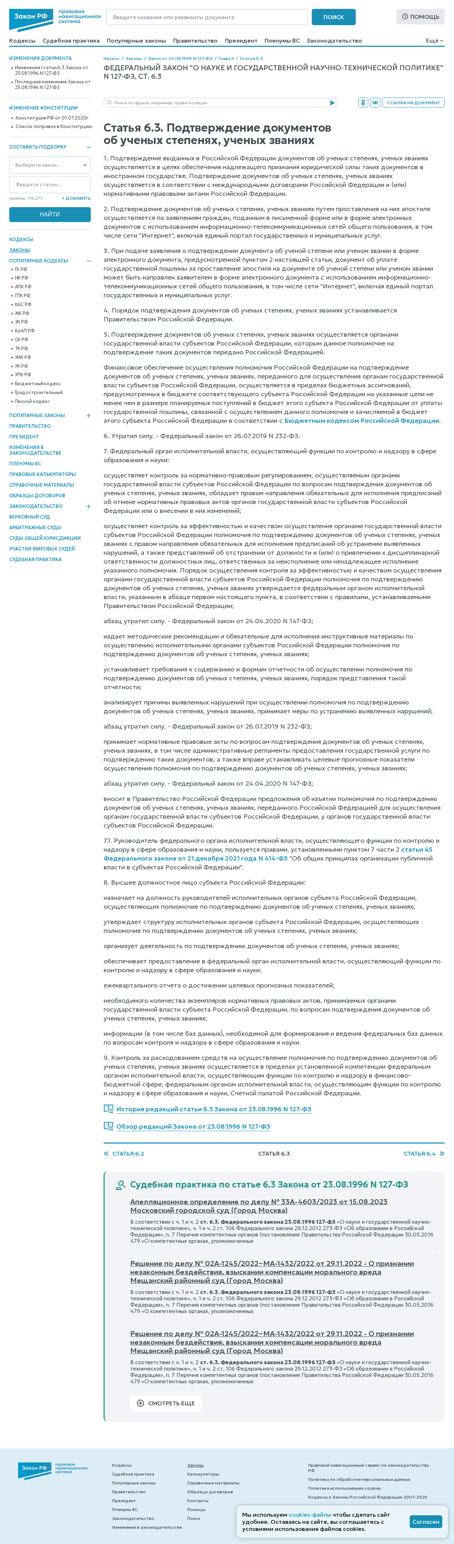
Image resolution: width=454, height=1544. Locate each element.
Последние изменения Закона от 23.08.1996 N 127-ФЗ (53, 84)
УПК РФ (23, 375)
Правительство (195, 40)
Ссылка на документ (413, 102)
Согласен (426, 1521)
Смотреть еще (171, 1403)
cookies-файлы (310, 1514)
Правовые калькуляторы (42, 474)
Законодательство (334, 40)
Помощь (424, 16)
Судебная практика (71, 40)
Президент (241, 40)
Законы (19, 250)
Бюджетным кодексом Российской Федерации (361, 420)
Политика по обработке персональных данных (359, 1479)
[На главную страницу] (55, 20)
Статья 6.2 (128, 1153)
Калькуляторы (203, 1474)
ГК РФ (21, 269)
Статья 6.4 (420, 1153)
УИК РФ (23, 357)
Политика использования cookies (344, 1488)
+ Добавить (76, 198)
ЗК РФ (21, 322)
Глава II (226, 58)
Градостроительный (39, 392)
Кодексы (22, 40)
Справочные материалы (41, 485)
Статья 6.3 (251, 58)
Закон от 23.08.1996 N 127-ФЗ (180, 58)
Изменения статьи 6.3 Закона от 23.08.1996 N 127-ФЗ (52, 70)
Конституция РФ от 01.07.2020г (52, 118)
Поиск (333, 17)
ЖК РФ (22, 313)
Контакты (198, 1500)
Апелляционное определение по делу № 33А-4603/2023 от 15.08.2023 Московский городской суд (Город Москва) (259, 1205)
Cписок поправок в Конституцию (54, 126)
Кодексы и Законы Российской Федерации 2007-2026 (367, 1497)
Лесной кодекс (32, 401)
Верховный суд (29, 517)
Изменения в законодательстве (35, 450)
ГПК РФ (23, 296)
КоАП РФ (25, 331)
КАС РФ (23, 305)
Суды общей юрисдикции (45, 538)
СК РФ (21, 340)
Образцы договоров (37, 496)
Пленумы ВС (282, 40)
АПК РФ (23, 287)
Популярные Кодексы (38, 261)
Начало (112, 58)
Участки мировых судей (42, 549)
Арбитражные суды (35, 528)
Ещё (432, 40)
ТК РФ (21, 349)
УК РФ (21, 366)
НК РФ (21, 278)
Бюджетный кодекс (38, 384)
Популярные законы (136, 40)
